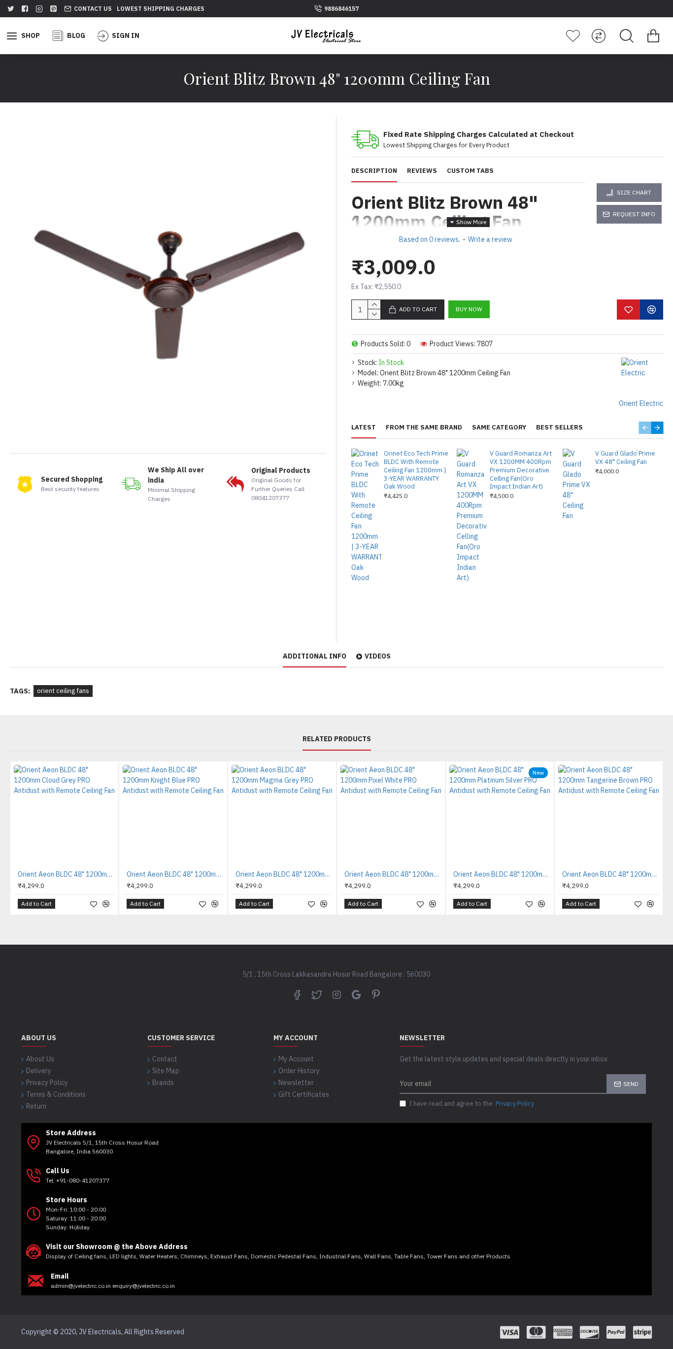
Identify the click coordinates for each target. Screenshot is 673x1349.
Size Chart (634, 192)
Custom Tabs (470, 171)
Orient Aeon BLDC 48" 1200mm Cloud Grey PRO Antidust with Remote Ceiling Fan (66, 874)
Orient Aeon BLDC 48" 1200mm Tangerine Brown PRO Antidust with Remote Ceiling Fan (610, 874)
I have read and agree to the (471, 1103)
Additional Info (314, 656)
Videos (378, 656)
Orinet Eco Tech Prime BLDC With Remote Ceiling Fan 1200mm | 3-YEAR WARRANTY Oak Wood (416, 470)
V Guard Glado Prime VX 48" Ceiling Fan (625, 458)
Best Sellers (559, 427)
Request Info (634, 214)
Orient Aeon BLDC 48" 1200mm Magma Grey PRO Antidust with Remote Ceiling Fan (284, 874)
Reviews (422, 171)
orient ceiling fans (63, 691)
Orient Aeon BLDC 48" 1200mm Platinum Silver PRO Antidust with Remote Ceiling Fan (501, 874)
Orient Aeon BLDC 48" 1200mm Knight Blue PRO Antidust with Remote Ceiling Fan (175, 874)
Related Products (337, 739)
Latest (363, 427)
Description (374, 171)
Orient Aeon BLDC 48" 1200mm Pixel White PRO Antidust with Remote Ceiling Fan (392, 874)
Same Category (499, 427)
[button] (645, 428)
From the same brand (424, 427)
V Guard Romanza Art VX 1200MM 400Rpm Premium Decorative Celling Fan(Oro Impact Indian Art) (521, 470)
